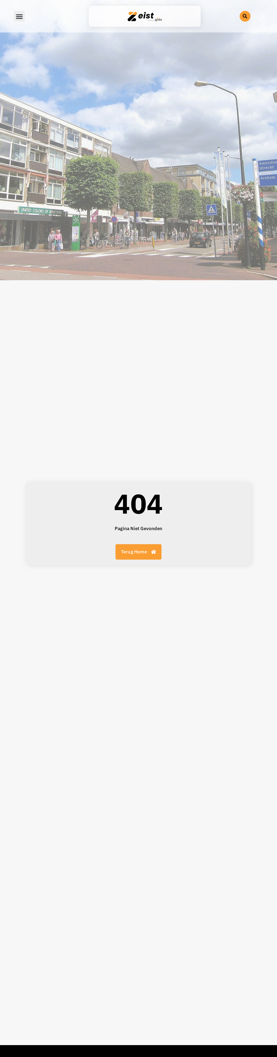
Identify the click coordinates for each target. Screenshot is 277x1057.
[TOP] (45, 989)
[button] (245, 16)
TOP (30, 989)
